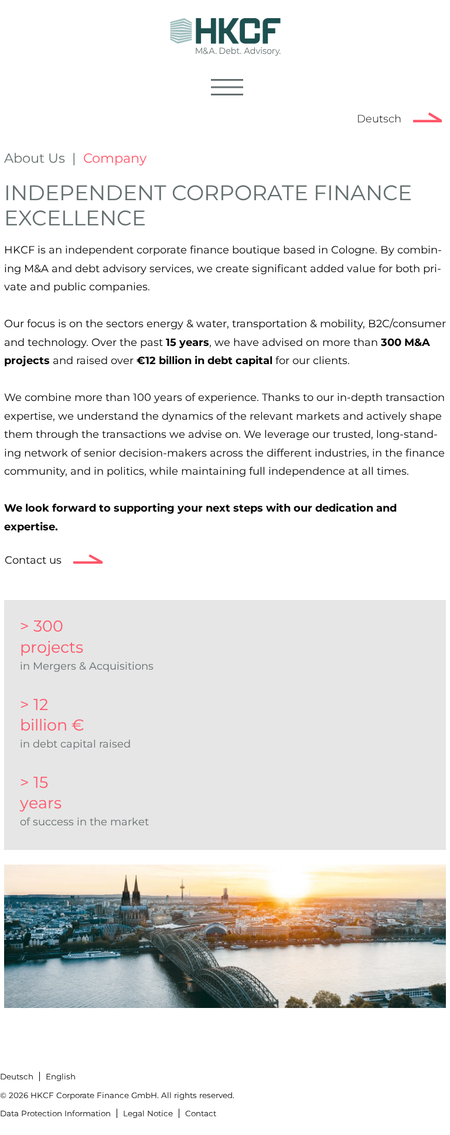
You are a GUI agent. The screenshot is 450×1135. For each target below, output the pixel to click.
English (61, 1076)
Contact (200, 1113)
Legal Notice (148, 1113)
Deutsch (379, 118)
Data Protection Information (55, 1113)
